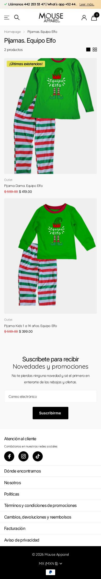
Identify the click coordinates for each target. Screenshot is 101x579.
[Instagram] (23, 456)
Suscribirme (50, 413)
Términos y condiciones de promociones (40, 505)
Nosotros (12, 482)
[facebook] (9, 456)
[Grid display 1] (88, 49)
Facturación (14, 528)
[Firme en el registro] (84, 17)
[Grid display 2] (95, 49)
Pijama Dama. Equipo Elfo (23, 186)
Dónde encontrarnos (22, 471)
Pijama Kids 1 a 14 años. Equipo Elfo (30, 326)
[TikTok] (38, 456)
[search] (16, 17)
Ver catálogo (7, 17)
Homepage (12, 31)
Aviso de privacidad (21, 540)
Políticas (11, 494)
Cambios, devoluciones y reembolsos (37, 517)
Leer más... (87, 4)
